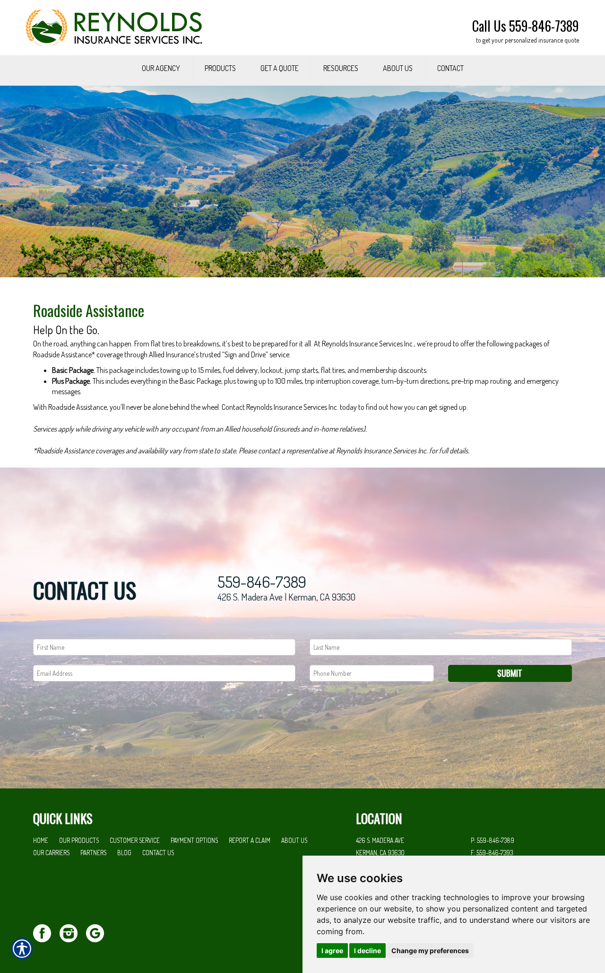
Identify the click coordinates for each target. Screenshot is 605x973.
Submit (509, 673)
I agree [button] (332, 950)
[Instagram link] (72, 932)
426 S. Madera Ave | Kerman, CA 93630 (286, 597)
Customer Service (135, 840)
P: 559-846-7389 (492, 840)
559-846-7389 (261, 582)
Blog (124, 853)
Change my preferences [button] (430, 950)
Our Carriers (51, 853)
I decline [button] (367, 950)
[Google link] (98, 932)
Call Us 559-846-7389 (525, 25)
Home (40, 840)
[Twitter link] (45, 932)
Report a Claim (249, 840)
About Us (294, 840)
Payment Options (194, 840)
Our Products (79, 840)
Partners (93, 853)
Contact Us (158, 853)
